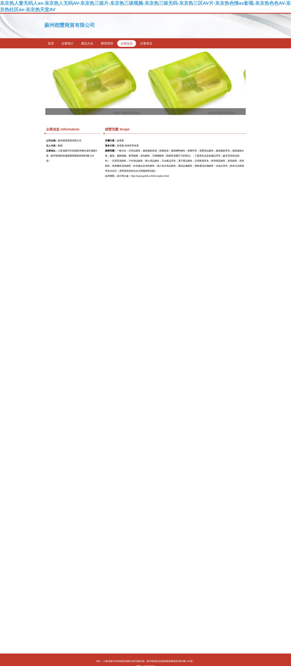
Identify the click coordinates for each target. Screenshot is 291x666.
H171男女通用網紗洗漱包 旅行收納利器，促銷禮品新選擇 (145, 83)
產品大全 (87, 43)
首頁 (51, 43)
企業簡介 (67, 43)
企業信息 (127, 43)
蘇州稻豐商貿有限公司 (69, 25)
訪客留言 (146, 43)
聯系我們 (107, 43)
